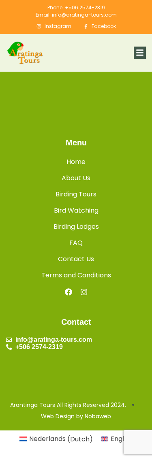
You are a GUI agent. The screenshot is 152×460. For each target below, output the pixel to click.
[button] (140, 53)
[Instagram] (84, 292)
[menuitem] (56, 439)
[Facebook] (68, 292)
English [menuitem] (122, 438)
